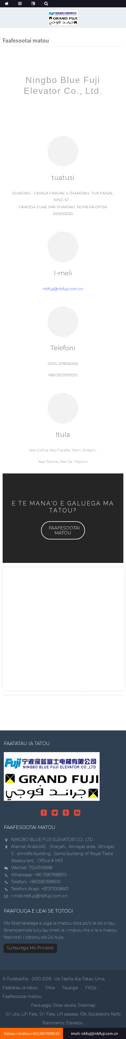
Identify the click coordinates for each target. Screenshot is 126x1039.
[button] (63, 530)
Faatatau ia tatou (20, 987)
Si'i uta (12, 1014)
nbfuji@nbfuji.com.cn (63, 288)
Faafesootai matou (22, 996)
